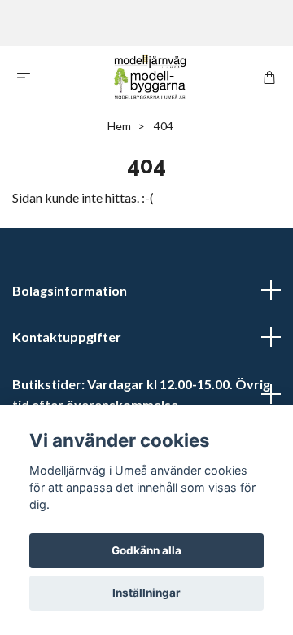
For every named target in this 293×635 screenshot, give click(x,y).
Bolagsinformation (69, 290)
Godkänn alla (146, 550)
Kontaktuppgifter (66, 336)
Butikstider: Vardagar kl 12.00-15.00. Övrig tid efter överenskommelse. (141, 394)
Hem (119, 126)
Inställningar (146, 592)
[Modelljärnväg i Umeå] (150, 76)
